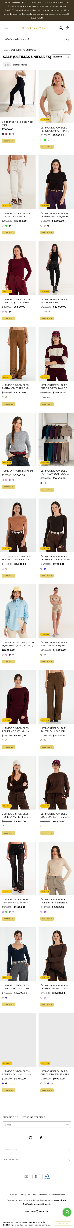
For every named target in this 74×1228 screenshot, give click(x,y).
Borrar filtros (20, 64)
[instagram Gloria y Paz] (31, 1137)
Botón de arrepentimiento (37, 1204)
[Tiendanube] (37, 1211)
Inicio (5, 50)
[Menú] (6, 28)
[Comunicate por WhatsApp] (67, 1212)
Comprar (8, 141)
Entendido (63, 1224)
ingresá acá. (60, 1200)
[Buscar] (67, 39)
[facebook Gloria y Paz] (40, 1137)
